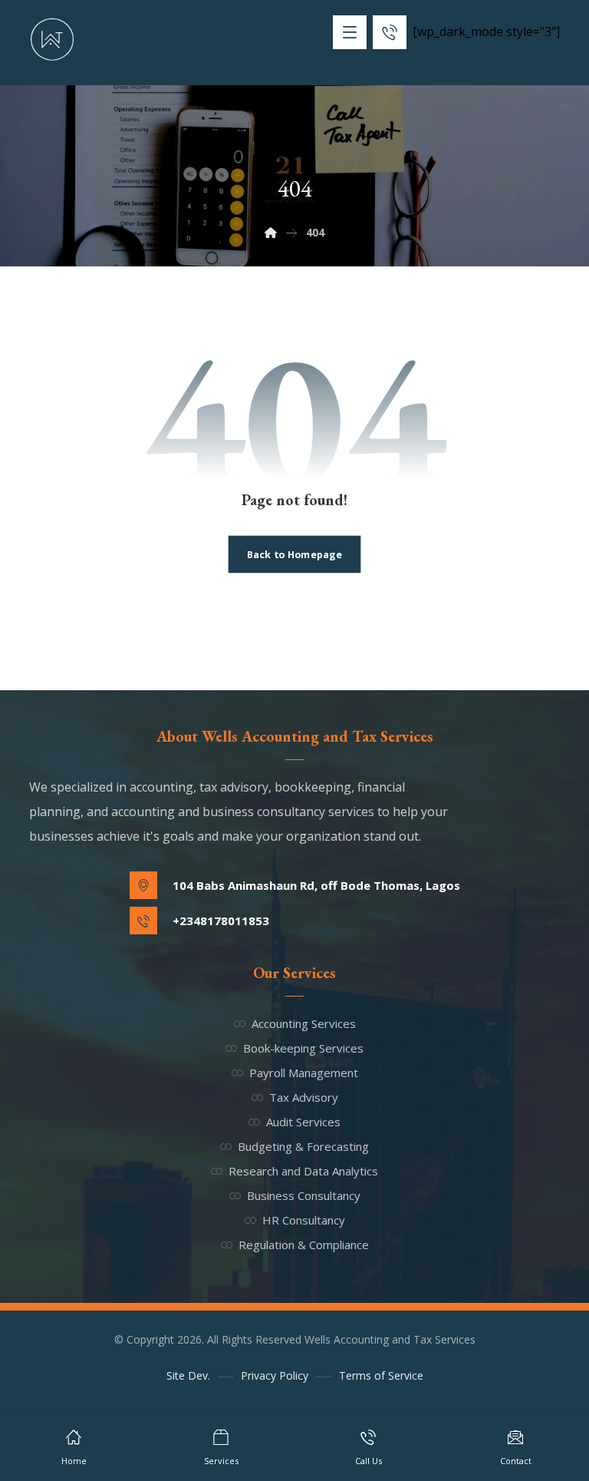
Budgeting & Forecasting (303, 1146)
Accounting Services (304, 1023)
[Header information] (389, 30)
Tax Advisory (303, 1097)
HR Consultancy (303, 1220)
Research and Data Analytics (303, 1171)
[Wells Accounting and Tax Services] (52, 39)
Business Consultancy (303, 1195)
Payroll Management (303, 1072)
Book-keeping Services (303, 1048)
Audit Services (303, 1121)
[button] (350, 32)
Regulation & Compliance (304, 1244)
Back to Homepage (294, 553)
